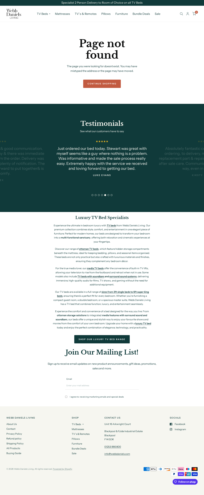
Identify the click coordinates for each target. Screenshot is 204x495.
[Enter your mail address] (137, 387)
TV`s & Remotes (86, 14)
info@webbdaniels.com (117, 453)
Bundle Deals (141, 14)
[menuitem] (43, 14)
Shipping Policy (15, 443)
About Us (11, 424)
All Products (13, 448)
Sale (157, 14)
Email (69, 379)
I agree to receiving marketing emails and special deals (97, 396)
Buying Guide (13, 453)
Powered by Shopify (62, 469)
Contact (10, 428)
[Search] (181, 14)
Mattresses (62, 14)
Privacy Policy (14, 433)
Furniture (121, 14)
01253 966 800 (112, 446)
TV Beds (42, 14)
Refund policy (14, 438)
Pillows (106, 14)
